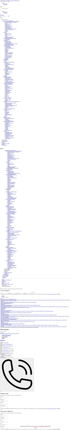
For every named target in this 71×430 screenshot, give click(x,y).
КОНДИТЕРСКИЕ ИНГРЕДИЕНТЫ (9, 45)
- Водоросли (12, 316)
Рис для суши (7, 91)
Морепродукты (10, 243)
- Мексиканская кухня (22, 326)
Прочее (6, 54)
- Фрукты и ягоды (7, 303)
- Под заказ (30, 314)
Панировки (6, 106)
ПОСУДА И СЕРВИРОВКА (8, 97)
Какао (8, 178)
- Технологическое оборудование (43, 314)
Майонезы (9, 192)
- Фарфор (16, 318)
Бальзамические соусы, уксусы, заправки (11, 22)
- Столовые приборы (12, 318)
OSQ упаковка (7, 122)
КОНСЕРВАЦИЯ (6, 59)
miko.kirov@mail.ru (5, 347)
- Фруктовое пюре (23, 307)
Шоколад (6, 58)
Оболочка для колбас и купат (12, 235)
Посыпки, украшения (11, 183)
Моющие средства (7, 126)
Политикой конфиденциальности (51, 294)
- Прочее (67, 306)
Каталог (9, 20)
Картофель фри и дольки (8, 133)
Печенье (6, 36)
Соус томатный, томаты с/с (9, 136)
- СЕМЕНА (2, 322)
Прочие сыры (7, 66)
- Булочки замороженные (8, 326)
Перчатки (6, 127)
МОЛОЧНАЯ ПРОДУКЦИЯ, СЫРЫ (9, 62)
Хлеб (8, 161)
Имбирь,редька (7, 87)
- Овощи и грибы (2, 303)
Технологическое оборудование (9, 82)
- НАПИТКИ (2, 313)
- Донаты (7, 302)
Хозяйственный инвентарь (9, 44)
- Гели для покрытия (8, 306)
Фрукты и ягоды (10, 169)
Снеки (6, 94)
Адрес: (6, 279)
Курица (6, 72)
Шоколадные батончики (8, 37)
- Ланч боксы (30, 325)
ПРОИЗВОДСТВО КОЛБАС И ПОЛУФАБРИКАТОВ (11, 101)
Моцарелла (6, 65)
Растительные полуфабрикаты (9, 135)
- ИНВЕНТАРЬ (2, 304)
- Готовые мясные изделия (10, 312)
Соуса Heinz (9, 266)
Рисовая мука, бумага (8, 92)
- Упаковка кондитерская (17, 307)
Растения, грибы (10, 220)
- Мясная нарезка (19, 312)
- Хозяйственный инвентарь (36, 305)
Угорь (6, 116)
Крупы (6, 23)
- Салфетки (42, 325)
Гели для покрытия (8, 46)
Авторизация (5, 4)
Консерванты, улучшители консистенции (11, 105)
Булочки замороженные (8, 132)
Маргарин (9, 180)
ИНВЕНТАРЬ (6, 40)
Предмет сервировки (8, 98)
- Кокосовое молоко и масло (30, 316)
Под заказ (6, 80)
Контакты (5, 271)
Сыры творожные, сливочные (12, 198)
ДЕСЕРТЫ (5, 32)
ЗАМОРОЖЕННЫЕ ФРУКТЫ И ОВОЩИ (10, 38)
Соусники (9, 258)
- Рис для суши (55, 316)
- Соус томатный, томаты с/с (44, 326)
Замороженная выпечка (8, 34)
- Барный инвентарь (3, 305)
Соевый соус (7, 95)
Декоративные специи (8, 103)
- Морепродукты (20, 321)
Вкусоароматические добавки (9, 118)
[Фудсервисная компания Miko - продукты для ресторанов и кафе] (9, 333)
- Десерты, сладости (3, 302)
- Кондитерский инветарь (9, 305)
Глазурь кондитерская (8, 47)
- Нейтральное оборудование (16, 314)
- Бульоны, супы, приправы (4, 316)
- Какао (28, 306)
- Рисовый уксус (66, 316)
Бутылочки (6, 123)
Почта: (5, 282)
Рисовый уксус (7, 93)
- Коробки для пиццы (25, 325)
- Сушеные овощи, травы (20, 323)
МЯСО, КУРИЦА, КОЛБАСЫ (8, 69)
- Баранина (1, 312)
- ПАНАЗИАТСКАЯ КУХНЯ (4, 315)
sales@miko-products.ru (6, 350)
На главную (2, 15)
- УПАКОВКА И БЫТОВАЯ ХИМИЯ (5, 324)
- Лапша (35, 316)
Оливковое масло (7, 26)
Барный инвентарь (8, 41)
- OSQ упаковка (2, 325)
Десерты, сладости (7, 33)
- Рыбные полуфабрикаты (26, 321)
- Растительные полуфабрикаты (35, 326)
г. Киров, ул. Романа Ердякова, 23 (7, 344)
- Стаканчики (49, 325)
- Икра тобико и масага (17, 316)
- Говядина (5, 312)
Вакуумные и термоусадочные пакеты (13, 232)
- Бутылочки (14, 325)
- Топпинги (12, 300)
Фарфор (6, 100)
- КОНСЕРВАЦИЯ (3, 308)
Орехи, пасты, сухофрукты (9, 53)
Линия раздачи (7, 78)
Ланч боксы (9, 255)
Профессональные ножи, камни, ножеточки (11, 43)
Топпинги (9, 160)
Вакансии (3, 144)
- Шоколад (27, 307)
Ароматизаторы (10, 175)
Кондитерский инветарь (8, 42)
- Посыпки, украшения (62, 306)
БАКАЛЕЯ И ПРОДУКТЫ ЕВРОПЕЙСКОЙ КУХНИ (11, 21)
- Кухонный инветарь (16, 305)
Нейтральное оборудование (9, 79)
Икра (8, 240)
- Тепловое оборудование (35, 314)
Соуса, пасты (7, 96)
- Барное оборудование (3, 314)
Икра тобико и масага (8, 86)
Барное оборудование (8, 77)
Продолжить (2, 332)
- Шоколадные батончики (33, 302)
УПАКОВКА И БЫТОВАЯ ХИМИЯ (9, 121)
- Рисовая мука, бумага (61, 316)
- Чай (3, 309)
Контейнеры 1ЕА (7, 124)
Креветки (6, 113)
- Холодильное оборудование (52, 314)
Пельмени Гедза (7, 89)
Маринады (6, 119)
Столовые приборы (10, 229)
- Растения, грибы (50, 316)
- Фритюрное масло (64, 326)
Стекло (6, 99)
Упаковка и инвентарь (8, 130)
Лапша (9, 218)
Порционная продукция (8, 27)
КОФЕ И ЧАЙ (8, 189)
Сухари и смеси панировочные (9, 137)
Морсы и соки (7, 25)
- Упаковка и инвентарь (54, 325)
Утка (6, 75)
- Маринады (11, 323)
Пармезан (9, 195)
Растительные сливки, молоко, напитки (13, 158)
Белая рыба (6, 110)
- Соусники (45, 325)
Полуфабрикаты (10, 203)
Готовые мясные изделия (11, 201)
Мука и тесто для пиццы (11, 155)
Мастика (9, 181)
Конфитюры (7, 49)
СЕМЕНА (7, 246)
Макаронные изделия (8, 24)
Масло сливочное (7, 63)
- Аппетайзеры (2, 326)
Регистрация (5, 12)
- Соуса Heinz (50, 326)
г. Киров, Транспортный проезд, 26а (8, 345)
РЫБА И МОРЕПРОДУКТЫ (8, 109)
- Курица (15, 312)
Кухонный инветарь (10, 172)
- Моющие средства (34, 325)
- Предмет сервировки (3, 318)
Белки (6, 102)
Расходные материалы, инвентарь (12, 237)
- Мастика (41, 306)
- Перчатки (39, 325)
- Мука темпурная (28, 326)
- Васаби (9, 316)
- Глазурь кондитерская (14, 306)
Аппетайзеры (7, 131)
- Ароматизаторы (2, 306)
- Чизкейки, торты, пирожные (25, 302)
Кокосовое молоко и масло (11, 217)
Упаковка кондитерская (11, 186)
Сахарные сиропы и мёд (8, 55)
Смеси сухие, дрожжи (8, 56)
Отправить (58, 294)
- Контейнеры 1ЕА (19, 325)
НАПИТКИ (5, 76)
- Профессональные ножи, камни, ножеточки (26, 305)
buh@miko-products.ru (6, 353)
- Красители (35, 306)
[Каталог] (7, 150)
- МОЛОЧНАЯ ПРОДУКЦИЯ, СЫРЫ (5, 310)
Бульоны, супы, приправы (9, 84)
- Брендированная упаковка (9, 325)
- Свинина (28, 312)
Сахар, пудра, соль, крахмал (9, 29)
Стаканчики (7, 129)
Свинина (6, 74)
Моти (6, 35)
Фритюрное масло (7, 138)
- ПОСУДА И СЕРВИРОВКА (4, 317)
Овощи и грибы (7, 39)
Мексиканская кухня (11, 263)
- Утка (31, 312)
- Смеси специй (15, 323)
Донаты (9, 163)
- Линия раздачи (9, 314)
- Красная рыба (13, 321)
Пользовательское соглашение (6, 335)
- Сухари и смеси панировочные (56, 326)
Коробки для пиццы (8, 125)
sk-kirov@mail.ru (5, 348)
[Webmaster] (2, 356)
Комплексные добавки (8, 104)
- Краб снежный (8, 321)
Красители (6, 50)
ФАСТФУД (7, 260)
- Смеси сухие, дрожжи (10, 307)
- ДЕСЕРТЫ (2, 301)
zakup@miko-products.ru (6, 351)
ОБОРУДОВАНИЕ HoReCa (10, 206)
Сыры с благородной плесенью (12, 197)
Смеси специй (10, 249)
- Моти (17, 302)
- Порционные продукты (44, 316)
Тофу (8, 226)
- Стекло (8, 318)
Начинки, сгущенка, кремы (9, 52)
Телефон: (4, 281)
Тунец (6, 115)
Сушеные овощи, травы (8, 120)
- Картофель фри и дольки (15, 326)
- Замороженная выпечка (12, 302)
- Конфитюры (31, 306)
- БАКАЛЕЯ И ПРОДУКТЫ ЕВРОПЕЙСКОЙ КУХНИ (8, 299)
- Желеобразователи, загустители (22, 306)
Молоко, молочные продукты (9, 64)
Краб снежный (7, 111)
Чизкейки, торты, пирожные (12, 166)
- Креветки (16, 321)
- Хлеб (15, 300)
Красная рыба (7, 112)
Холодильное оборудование (12, 212)
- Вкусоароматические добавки (4, 323)
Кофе (6, 60)
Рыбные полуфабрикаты (8, 114)
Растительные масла (8, 28)
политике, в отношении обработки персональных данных (43, 426)
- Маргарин (38, 306)
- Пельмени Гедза (38, 316)
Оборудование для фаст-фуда (12, 209)
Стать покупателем (4, 141)
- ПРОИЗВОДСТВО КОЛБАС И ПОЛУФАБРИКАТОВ (8, 319)
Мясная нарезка (7, 73)
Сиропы (6, 30)
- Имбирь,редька (23, 316)
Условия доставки (5, 274)
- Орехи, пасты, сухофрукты (55, 306)
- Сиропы (9, 300)
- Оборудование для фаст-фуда (24, 314)
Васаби (6, 85)
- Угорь (34, 321)
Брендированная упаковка (11, 252)
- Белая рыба (2, 321)
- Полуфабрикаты (24, 312)
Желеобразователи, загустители (9, 48)
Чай (5, 61)
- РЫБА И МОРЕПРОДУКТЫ (4, 320)
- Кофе (1, 309)
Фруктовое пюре (7, 57)
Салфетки (9, 257)
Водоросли (9, 215)
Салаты (9, 223)
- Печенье (19, 302)
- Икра (5, 321)
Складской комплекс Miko (5, 143)
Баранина (6, 70)
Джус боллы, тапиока (11, 152)
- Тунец (31, 321)
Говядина (9, 200)
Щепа (8, 238)
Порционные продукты (8, 90)
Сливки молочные (7, 67)
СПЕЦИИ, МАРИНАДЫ (7, 117)
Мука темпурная (7, 134)
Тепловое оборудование (8, 81)
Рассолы (6, 107)
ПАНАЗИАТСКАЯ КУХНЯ (8, 83)
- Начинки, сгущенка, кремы (47, 306)
